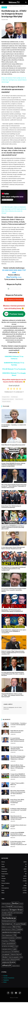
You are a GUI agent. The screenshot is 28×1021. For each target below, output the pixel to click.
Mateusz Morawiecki (6, 929)
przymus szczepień (8, 946)
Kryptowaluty (4, 873)
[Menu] (2, 2)
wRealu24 (6, 965)
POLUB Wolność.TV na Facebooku (14, 369)
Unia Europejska (13, 957)
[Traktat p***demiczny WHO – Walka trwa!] (5, 784)
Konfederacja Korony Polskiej (8, 921)
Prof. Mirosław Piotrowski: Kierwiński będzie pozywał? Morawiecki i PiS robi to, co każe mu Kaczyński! (12, 674)
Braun (3, 906)
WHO (21, 957)
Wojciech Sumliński (15, 959)
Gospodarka (4, 869)
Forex (2, 864)
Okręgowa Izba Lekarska (8, 399)
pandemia (19, 929)
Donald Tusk (5, 910)
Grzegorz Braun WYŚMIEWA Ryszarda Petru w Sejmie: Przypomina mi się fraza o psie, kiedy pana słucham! (12, 527)
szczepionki (5, 954)
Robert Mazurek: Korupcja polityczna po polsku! (13, 444)
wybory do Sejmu (16, 965)
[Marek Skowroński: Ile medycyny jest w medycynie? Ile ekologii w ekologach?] (5, 817)
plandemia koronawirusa (8, 937)
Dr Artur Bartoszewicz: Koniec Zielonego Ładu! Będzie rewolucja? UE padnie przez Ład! (18, 843)
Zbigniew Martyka (6, 401)
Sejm (2, 885)
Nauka (3, 876)
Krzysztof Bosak (20, 924)
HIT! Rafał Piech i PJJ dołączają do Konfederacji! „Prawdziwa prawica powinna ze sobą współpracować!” (13, 569)
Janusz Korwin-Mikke (6, 914)
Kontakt (5, 975)
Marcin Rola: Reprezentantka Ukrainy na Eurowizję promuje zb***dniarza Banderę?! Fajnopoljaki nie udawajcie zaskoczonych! (13, 486)
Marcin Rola (16, 927)
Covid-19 (9, 906)
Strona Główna (4, 6)
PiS (15, 935)
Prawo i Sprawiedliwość (8, 943)
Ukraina (4, 957)
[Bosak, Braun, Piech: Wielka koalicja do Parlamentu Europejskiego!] (14, 497)
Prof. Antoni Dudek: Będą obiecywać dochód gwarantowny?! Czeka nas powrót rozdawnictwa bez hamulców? (16, 750)
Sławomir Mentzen (16, 954)
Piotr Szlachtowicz (7, 935)
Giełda (3, 866)
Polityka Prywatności (8, 977)
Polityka (10, 6)
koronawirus (7, 924)
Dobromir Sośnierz (18, 906)
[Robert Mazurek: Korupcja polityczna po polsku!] (14, 436)
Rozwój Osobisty (5, 883)
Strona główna (5, 888)
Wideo (2, 892)
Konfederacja (14, 396)
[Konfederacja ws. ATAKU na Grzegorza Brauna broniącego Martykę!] (14, 30)
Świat (2, 890)
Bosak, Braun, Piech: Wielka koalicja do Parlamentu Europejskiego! (17, 801)
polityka (18, 938)
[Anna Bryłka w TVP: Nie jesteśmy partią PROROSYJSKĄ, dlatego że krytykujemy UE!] (14, 601)
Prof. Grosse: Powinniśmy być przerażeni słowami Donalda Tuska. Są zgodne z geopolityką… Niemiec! (13, 590)
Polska (3, 880)
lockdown (9, 927)
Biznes (3, 861)
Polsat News (5, 941)
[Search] (26, 2)
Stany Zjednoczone (6, 951)
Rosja (16, 946)
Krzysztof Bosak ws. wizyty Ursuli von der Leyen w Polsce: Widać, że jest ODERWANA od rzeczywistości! (13, 631)
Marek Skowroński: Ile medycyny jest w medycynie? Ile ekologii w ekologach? (18, 817)
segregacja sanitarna (7, 949)
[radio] (8, 388)
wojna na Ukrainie (8, 962)
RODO (5, 982)
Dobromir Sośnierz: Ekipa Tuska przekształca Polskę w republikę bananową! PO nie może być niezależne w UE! (13, 653)
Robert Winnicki (19, 399)
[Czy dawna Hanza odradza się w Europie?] (5, 826)
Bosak (21, 903)
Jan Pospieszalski (18, 912)
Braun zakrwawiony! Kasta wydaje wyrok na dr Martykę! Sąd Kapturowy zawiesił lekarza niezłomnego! (13, 80)
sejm (14, 949)
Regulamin (6, 980)
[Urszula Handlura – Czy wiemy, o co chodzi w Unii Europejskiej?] (14, 416)
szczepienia (15, 951)
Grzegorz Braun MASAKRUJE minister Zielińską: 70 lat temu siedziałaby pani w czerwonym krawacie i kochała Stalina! (13, 465)
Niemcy (14, 929)
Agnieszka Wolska (6, 903)
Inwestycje (4, 871)
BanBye (15, 903)
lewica (3, 927)
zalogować (11, 707)
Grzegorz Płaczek (7, 912)
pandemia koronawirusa (11, 932)
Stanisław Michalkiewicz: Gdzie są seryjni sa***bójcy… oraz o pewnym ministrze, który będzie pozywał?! (12, 695)
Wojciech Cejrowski (5, 959)
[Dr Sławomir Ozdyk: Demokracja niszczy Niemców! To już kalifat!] (5, 810)
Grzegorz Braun (5, 396)
